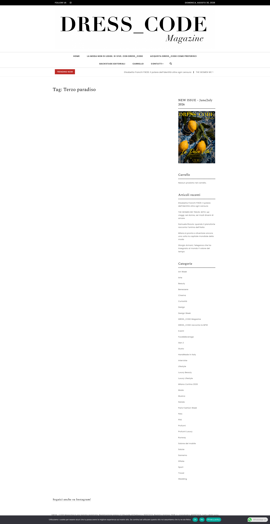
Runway (182, 437)
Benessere (183, 289)
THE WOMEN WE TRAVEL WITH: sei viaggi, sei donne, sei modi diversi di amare (196, 215)
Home (76, 56)
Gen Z (181, 342)
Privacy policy (213, 519)
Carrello (138, 63)
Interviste (182, 360)
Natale (181, 402)
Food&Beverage (186, 337)
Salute (181, 449)
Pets (180, 413)
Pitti (180, 419)
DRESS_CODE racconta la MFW (193, 325)
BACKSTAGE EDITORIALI (112, 63)
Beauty (181, 283)
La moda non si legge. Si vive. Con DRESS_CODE (115, 56)
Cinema (182, 295)
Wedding (182, 479)
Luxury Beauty (185, 372)
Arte (180, 277)
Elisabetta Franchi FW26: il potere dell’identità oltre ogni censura (149, 72)
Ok (195, 519)
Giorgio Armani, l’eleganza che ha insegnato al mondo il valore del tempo (194, 248)
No (202, 519)
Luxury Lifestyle (185, 378)
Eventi (181, 331)
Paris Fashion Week (187, 408)
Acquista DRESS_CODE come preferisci (173, 56)
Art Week (182, 271)
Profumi (182, 425)
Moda (181, 390)
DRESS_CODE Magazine (189, 319)
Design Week (184, 313)
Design (181, 307)
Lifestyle (182, 366)
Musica (181, 396)
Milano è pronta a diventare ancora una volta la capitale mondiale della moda (196, 236)
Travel (181, 473)
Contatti (156, 63)
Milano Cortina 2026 (188, 384)
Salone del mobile (187, 443)
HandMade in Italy (187, 354)
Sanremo (182, 455)
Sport (181, 467)
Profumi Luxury (185, 431)
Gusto (181, 348)
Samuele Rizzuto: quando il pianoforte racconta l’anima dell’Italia (196, 226)
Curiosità (182, 301)
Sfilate (181, 461)
